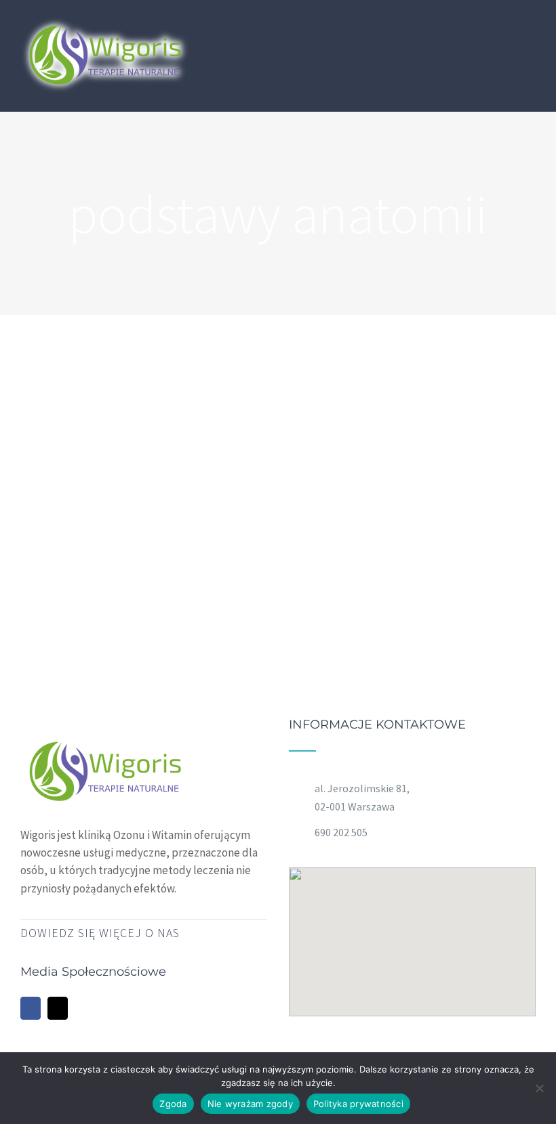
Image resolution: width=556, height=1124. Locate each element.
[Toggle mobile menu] (530, 29)
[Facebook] (30, 1008)
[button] (412, 933)
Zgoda (172, 1103)
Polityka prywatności (358, 1103)
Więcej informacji (452, 486)
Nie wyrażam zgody (250, 1103)
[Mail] (57, 1008)
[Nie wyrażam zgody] (539, 1088)
